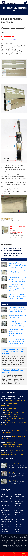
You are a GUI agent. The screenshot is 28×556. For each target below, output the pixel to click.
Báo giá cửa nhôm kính (20, 516)
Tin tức (17, 529)
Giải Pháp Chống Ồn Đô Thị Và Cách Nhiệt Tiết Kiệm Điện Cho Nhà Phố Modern (17, 279)
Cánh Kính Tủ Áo (7, 496)
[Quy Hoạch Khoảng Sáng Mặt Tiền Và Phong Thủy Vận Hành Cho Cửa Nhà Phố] (4, 296)
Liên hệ (17, 531)
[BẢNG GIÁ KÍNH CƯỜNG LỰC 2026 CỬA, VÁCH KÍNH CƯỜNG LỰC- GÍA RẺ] (4, 264)
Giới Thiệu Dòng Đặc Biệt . (11, 256)
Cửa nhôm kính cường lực (6, 516)
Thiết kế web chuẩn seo (16, 546)
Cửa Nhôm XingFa (7, 501)
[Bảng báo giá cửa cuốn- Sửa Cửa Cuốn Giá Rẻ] (4, 272)
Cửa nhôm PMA (6, 522)
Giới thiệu (5, 531)
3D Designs (18, 526)
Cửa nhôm (18, 499)
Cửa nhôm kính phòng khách (19, 511)
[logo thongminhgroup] (8, 2)
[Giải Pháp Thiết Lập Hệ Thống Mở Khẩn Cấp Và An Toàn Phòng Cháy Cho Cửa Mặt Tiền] (4, 286)
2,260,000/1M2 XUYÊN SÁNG (12, 248)
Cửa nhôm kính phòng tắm (19, 507)
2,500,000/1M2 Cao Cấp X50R (12, 250)
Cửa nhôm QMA (19, 519)
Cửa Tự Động (5, 526)
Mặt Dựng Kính (19, 522)
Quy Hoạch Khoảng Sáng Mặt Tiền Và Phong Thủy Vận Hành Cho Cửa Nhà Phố (18, 296)
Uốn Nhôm (18, 494)
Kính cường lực (6, 524)
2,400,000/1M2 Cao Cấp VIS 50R (13, 253)
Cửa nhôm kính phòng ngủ (6, 511)
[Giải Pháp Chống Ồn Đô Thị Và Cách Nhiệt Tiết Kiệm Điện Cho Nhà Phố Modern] (4, 278)
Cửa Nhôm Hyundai (7, 519)
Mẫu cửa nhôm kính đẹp (8, 507)
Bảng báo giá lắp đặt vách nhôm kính (20, 502)
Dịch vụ (4, 529)
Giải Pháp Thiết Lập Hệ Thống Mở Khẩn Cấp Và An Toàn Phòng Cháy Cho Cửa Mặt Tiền (17, 475)
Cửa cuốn (18, 524)
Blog (3, 494)
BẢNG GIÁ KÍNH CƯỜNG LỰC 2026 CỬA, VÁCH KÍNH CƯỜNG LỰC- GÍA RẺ (17, 265)
